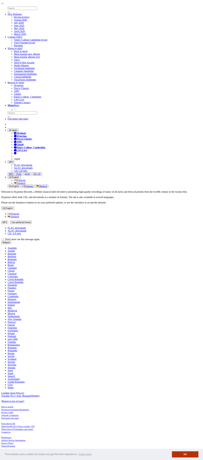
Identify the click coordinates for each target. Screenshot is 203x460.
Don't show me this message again (21, 239)
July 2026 (19, 22)
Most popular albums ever (27, 57)
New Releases (15, 14)
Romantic (12, 350)
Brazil (11, 265)
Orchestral (13, 330)
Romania (12, 347)
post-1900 (13, 339)
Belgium (6, 242)
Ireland (11, 305)
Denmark (12, 285)
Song (10, 370)
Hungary (12, 299)
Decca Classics (21, 88)
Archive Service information (13, 440)
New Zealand (14, 319)
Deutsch (20, 183)
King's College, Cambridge (27, 96)
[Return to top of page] (12, 401)
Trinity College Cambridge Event (30, 39)
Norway (12, 322)
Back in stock (21, 51)
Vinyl (17, 59)
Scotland (12, 359)
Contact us (5, 432)
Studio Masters (21, 65)
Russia (11, 353)
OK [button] (185, 454)
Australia (12, 248)
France (11, 290)
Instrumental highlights (25, 74)
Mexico (11, 313)
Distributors (6, 437)
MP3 (11, 162)
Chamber (12, 268)
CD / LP (37, 174)
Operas (11, 325)
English (15, 186)
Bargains (18, 45)
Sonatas (11, 367)
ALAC (27, 174)
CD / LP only (20, 170)
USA (10, 384)
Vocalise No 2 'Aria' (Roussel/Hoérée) (20, 395)
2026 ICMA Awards (24, 62)
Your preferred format (21, 222)
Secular (11, 362)
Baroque (12, 253)
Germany (12, 293)
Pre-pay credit (7, 412)
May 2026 (19, 28)
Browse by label (16, 82)
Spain (10, 373)
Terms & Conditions (10, 415)
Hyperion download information (15, 409)
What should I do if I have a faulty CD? (18, 426)
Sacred (11, 356)
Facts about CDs (8, 423)
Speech (11, 376)
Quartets (12, 342)
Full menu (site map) (18, 118)
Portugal (12, 336)
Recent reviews (21, 17)
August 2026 (20, 20)
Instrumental (14, 302)
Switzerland (14, 379)
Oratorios (12, 327)
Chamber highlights (24, 71)
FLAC (19, 174)
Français (21, 180)
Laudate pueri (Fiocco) (12, 393)
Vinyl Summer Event (24, 42)
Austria (11, 250)
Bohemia (12, 259)
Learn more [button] (85, 454)
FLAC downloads (23, 165)
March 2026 (20, 34)
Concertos (13, 276)
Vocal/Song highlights (25, 79)
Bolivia (11, 262)
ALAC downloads (23, 168)
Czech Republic (16, 279)
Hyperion (18, 85)
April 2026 (19, 31)
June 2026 (19, 25)
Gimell (17, 94)
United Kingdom (16, 382)
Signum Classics (22, 102)
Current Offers (15, 37)
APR (16, 91)
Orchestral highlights (24, 68)
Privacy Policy (7, 443)
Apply (17, 159)
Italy (10, 307)
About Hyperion (8, 446)
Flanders (12, 288)
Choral (11, 270)
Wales (11, 387)
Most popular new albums (27, 54)
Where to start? (15, 48)
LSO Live (19, 99)
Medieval (12, 310)
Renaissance (14, 344)
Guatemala (13, 296)
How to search (7, 407)
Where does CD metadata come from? (17, 429)
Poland (11, 333)
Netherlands (14, 316)
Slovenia (12, 364)
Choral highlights (22, 77)
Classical (12, 273)
